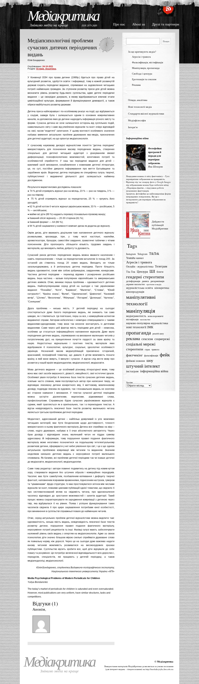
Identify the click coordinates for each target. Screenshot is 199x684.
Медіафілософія (137, 120)
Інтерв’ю (133, 127)
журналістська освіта (139, 288)
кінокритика (161, 288)
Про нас (119, 24)
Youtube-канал (134, 258)
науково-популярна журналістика (147, 323)
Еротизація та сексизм (144, 79)
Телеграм (161, 266)
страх (147, 349)
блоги (160, 271)
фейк (165, 354)
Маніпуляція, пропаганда (146, 68)
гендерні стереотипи (145, 277)
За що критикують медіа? (142, 51)
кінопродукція (135, 291)
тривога (155, 349)
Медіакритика (63, 16)
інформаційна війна (154, 371)
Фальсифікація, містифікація (147, 62)
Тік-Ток (130, 271)
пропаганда (138, 332)
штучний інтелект (143, 366)
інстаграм (132, 371)
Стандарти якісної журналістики (146, 113)
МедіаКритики (135, 666)
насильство (145, 319)
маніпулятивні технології (141, 300)
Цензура (142, 271)
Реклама (136, 85)
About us (138, 24)
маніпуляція (140, 310)
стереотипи (134, 349)
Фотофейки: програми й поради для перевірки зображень (155, 155)
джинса (145, 281)
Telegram (142, 254)
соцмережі (162, 339)
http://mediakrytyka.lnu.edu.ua (159, 669)
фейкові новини (135, 361)
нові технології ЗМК (139, 327)
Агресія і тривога (141, 56)
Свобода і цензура (142, 73)
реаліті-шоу (158, 333)
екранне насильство (135, 284)
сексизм (147, 339)
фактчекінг (134, 355)
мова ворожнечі (155, 316)
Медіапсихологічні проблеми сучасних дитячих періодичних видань (62, 47)
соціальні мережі (140, 344)
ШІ (152, 271)
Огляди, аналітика (46, 69)
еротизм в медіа (154, 284)
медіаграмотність (136, 316)
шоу (150, 360)
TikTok (154, 253)
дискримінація (157, 281)
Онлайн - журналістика (139, 266)
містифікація (132, 319)
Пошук (166, 41)
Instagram (131, 254)
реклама (133, 338)
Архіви (129, 382)
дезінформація (133, 281)
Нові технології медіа (140, 107)
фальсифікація (151, 355)
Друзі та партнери (165, 24)
